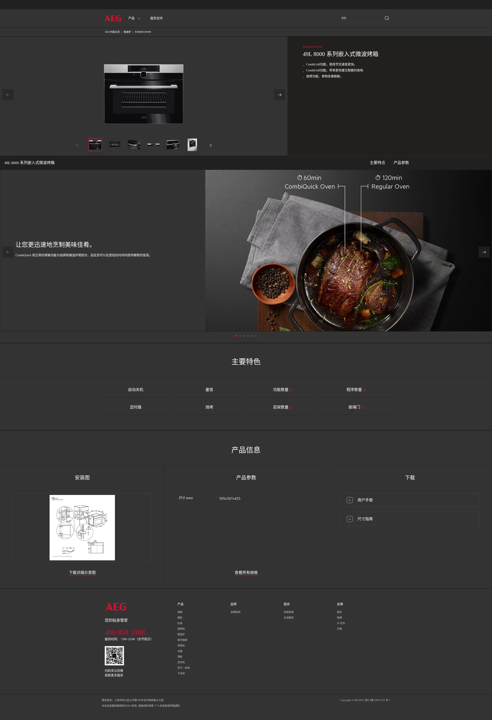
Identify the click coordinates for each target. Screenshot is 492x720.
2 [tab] (244, 336)
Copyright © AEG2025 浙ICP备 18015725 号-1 (365, 700)
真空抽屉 (182, 639)
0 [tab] (236, 336)
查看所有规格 (246, 573)
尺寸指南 (365, 519)
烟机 (179, 617)
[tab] (281, 638)
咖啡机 (181, 628)
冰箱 (179, 651)
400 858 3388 (125, 632)
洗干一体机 (183, 667)
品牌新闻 (235, 612)
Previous (7, 94)
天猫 (339, 628)
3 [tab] (248, 336)
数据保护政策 (146, 705)
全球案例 (289, 617)
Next (279, 94)
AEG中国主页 (112, 31)
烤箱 (179, 612)
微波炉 (127, 31)
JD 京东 (341, 623)
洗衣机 (181, 662)
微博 (339, 617)
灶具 (179, 623)
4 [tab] (252, 336)
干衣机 (181, 673)
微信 (339, 612)
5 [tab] (256, 336)
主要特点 (377, 162)
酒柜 (179, 656)
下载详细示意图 (82, 573)
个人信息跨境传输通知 (167, 705)
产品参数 (401, 162)
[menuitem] (135, 18)
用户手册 (365, 500)
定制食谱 (289, 612)
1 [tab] (240, 336)
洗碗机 (181, 645)
